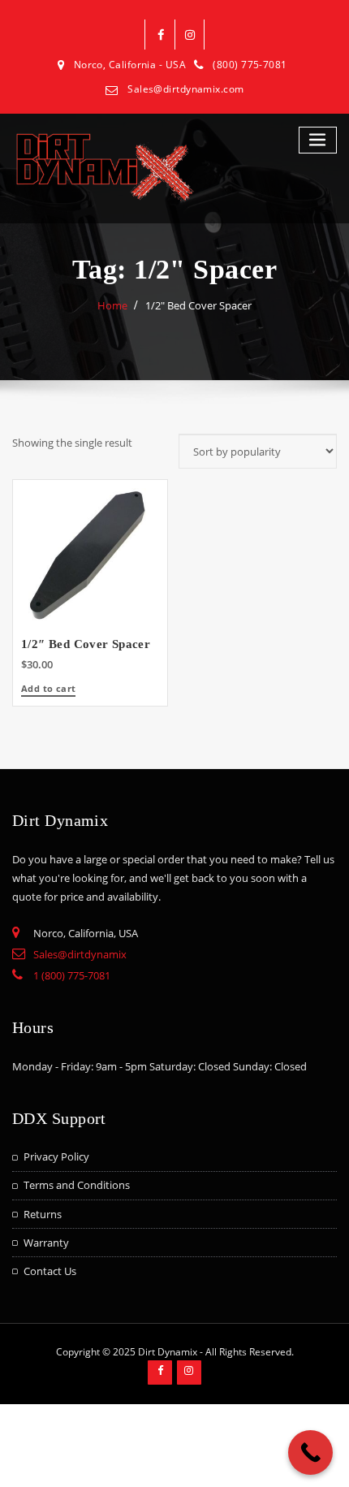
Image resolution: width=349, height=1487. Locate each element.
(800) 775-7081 (250, 64)
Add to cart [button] (48, 689)
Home (112, 305)
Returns (43, 1214)
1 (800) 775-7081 (71, 975)
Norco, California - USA (130, 64)
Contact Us (50, 1271)
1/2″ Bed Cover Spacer (198, 305)
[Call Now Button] (310, 1452)
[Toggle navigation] (318, 140)
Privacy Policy (56, 1156)
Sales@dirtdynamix (80, 954)
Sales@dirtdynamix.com (185, 89)
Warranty (46, 1242)
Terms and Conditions (77, 1185)
